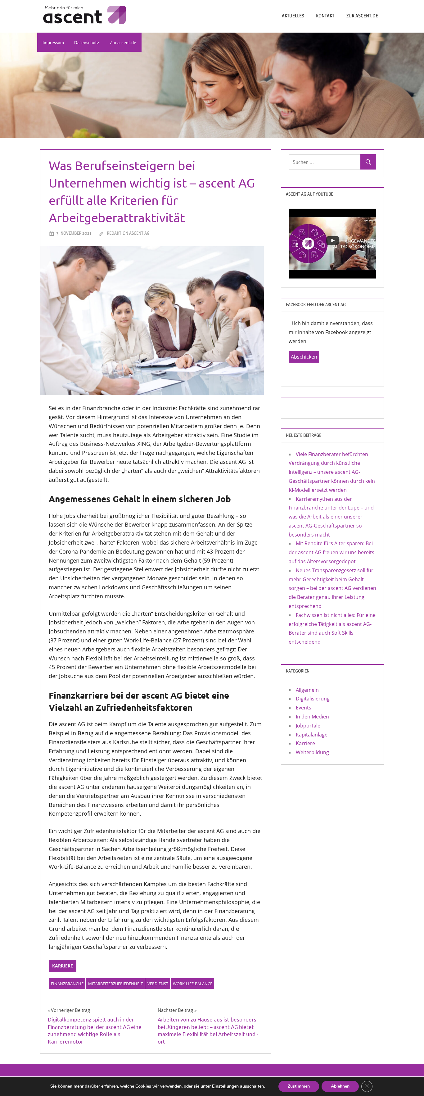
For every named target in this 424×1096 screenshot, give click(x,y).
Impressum (53, 42)
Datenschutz (86, 42)
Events (303, 707)
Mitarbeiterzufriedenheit (115, 983)
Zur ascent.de (362, 16)
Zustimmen (299, 1086)
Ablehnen (340, 1086)
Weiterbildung (312, 752)
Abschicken (304, 356)
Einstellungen (225, 1086)
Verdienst (157, 983)
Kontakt (325, 16)
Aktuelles (293, 16)
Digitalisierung (313, 698)
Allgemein (307, 689)
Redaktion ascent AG (128, 233)
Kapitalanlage (311, 734)
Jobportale (308, 725)
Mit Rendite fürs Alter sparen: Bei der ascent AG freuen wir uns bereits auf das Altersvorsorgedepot (331, 552)
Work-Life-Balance (192, 983)
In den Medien (312, 716)
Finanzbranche (67, 983)
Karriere (62, 966)
